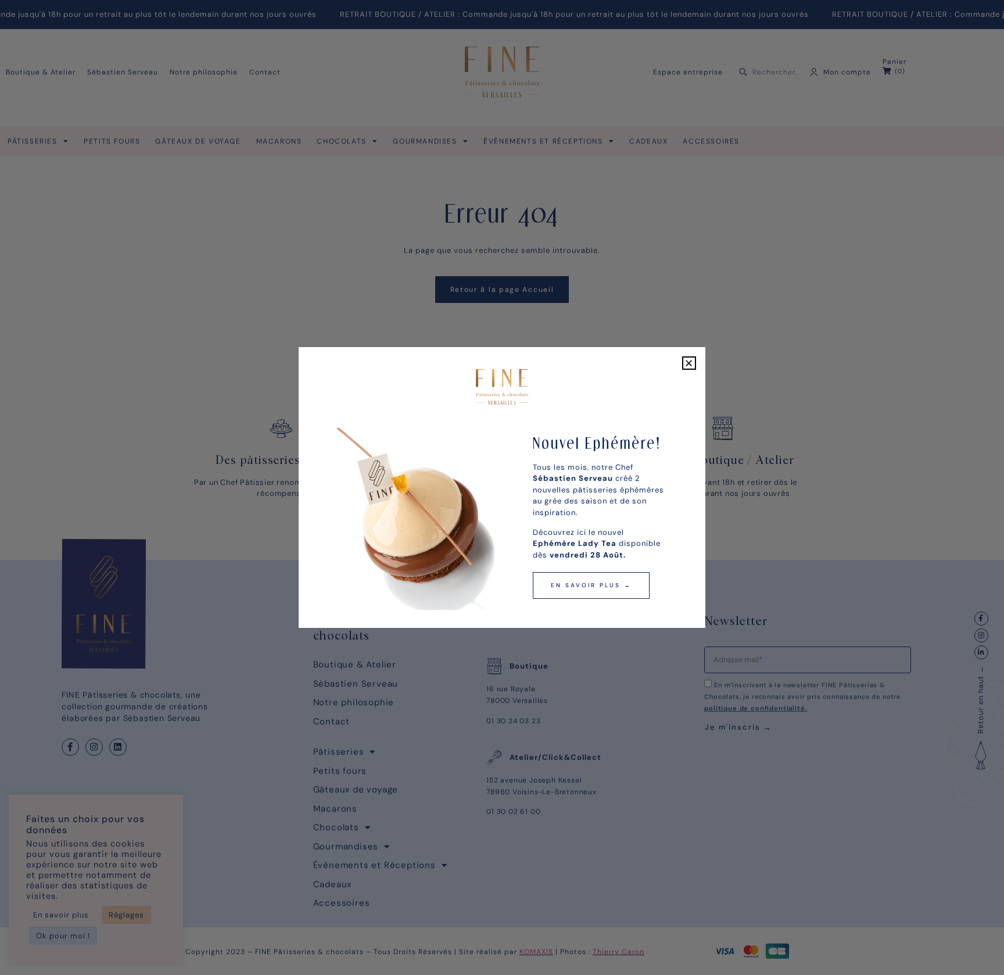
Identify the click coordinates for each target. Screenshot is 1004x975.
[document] (502, 487)
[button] (689, 363)
